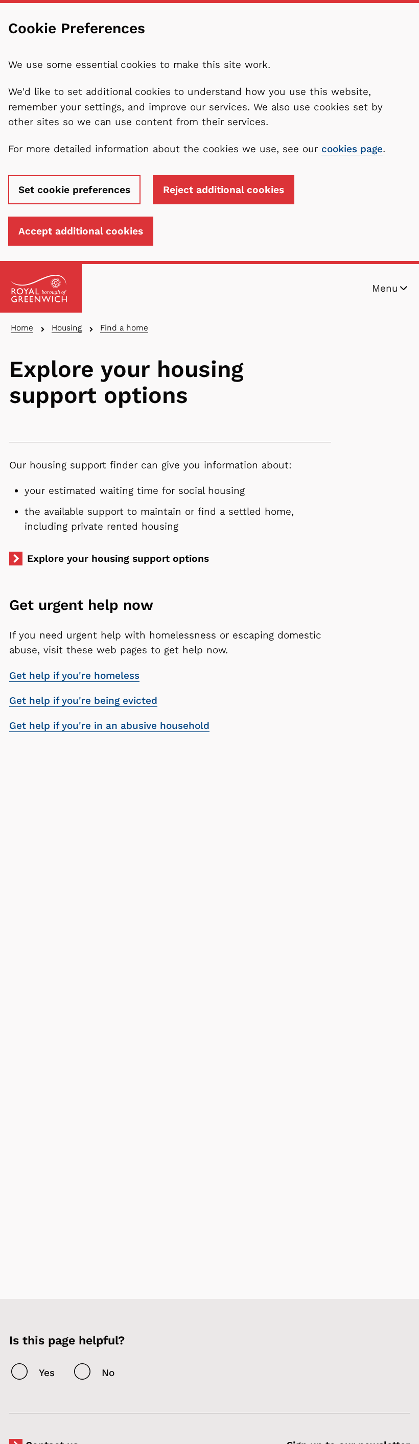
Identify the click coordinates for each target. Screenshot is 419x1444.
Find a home (124, 328)
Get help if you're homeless (74, 675)
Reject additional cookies (223, 190)
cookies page (352, 149)
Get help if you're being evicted (83, 700)
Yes (47, 1373)
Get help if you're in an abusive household (109, 725)
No (108, 1373)
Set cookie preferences (74, 190)
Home (22, 328)
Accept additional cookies (80, 231)
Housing (67, 328)
